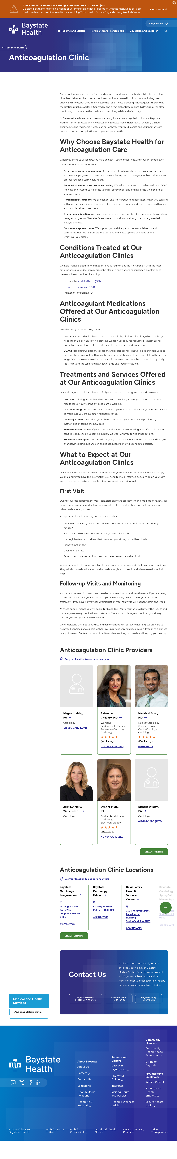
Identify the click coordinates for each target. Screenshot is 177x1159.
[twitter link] (21, 1082)
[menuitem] (71, 31)
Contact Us (84, 1079)
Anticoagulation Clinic (27, 1012)
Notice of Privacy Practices (133, 1131)
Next (166, 908)
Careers (82, 1073)
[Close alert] (174, 3)
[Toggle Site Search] (165, 31)
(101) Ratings (107, 741)
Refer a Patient (154, 1082)
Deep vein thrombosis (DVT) (79, 287)
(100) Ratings (145, 741)
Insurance (117, 1085)
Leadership (84, 1085)
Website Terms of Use (55, 1131)
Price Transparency (159, 1131)
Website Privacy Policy (78, 1131)
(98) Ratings (107, 831)
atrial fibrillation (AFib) (89, 281)
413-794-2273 (145, 746)
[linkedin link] (39, 1082)
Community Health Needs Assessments (154, 1052)
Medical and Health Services (27, 1001)
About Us (83, 1066)
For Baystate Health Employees (153, 1092)
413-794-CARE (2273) (75, 728)
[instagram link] (13, 1082)
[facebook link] (30, 1082)
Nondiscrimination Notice (106, 1131)
